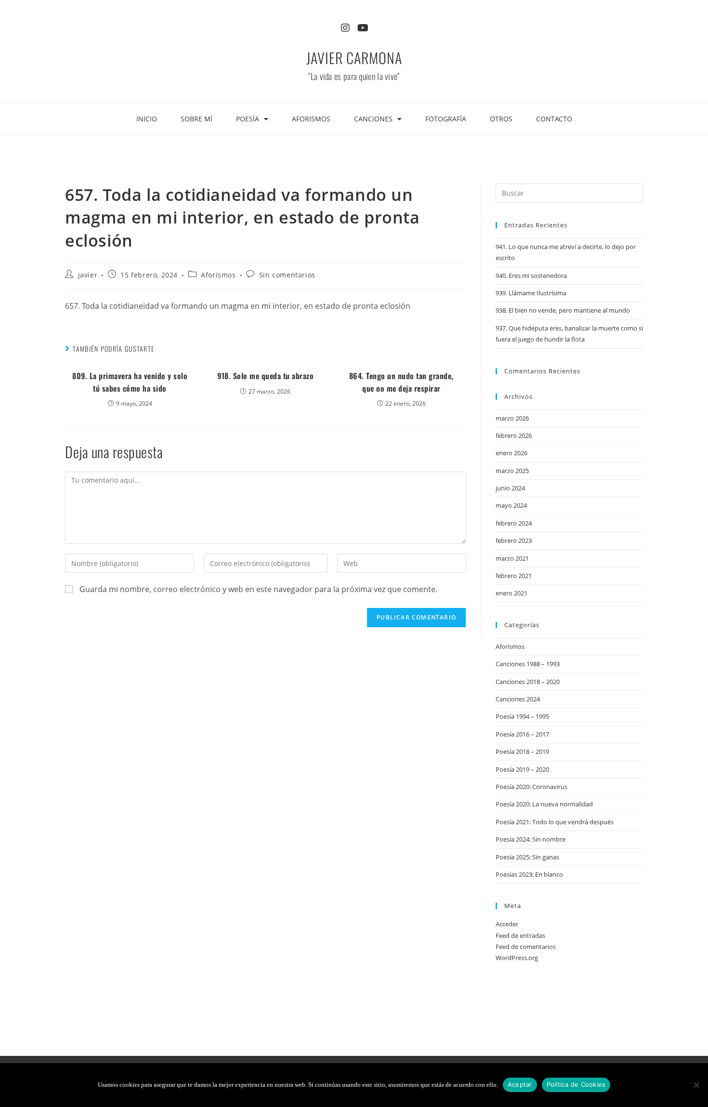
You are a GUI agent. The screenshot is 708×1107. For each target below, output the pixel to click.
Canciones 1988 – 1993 (528, 663)
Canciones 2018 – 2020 (528, 681)
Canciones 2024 (518, 699)
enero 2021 (511, 593)
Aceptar (520, 1084)
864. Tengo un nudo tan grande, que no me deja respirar (401, 382)
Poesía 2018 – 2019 (522, 751)
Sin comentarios (287, 274)
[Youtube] (362, 28)
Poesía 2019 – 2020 (522, 769)
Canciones (373, 118)
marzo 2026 (512, 418)
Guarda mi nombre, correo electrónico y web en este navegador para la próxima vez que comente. (258, 589)
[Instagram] (345, 28)
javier (88, 274)
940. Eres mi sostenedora (531, 275)
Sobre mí (196, 118)
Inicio (146, 118)
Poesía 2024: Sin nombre (530, 839)
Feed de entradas (520, 935)
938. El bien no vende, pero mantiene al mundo (563, 310)
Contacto (554, 118)
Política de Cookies (576, 1084)
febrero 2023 (514, 540)
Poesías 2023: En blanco (529, 874)
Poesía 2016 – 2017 (522, 734)
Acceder (507, 924)
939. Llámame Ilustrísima (531, 293)
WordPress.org (517, 957)
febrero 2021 (514, 575)
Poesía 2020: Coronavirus (531, 786)
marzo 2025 (512, 470)
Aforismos (311, 118)
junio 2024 (510, 488)
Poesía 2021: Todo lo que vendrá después (555, 821)
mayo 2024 (511, 505)
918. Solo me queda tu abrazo (265, 376)
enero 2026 (511, 452)
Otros (501, 118)
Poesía (247, 118)
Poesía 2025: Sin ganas (527, 857)
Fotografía (445, 118)
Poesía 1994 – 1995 (522, 716)
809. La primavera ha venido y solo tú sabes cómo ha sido (129, 382)
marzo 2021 (512, 558)
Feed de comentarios (526, 946)
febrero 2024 (514, 523)
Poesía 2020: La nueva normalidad (544, 804)
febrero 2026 (514, 435)
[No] (696, 1085)
